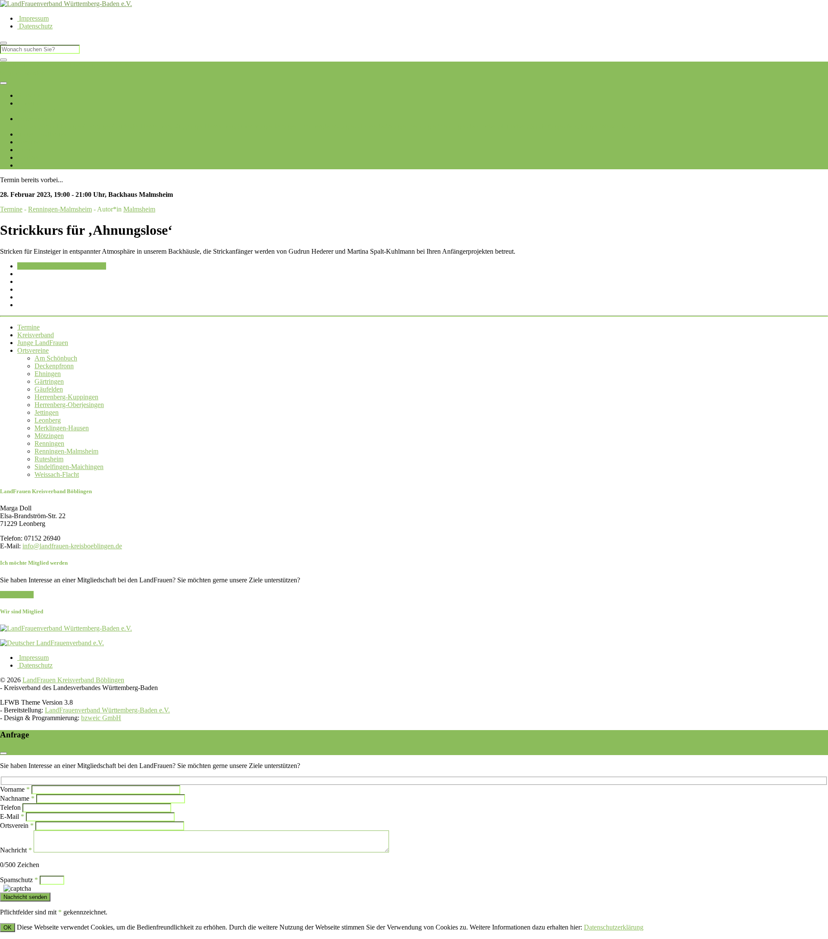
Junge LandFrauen (42, 134)
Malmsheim (139, 209)
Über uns (29, 103)
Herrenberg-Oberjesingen (239, 126)
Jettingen (286, 126)
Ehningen (69, 126)
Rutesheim (516, 126)
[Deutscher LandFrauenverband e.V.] (52, 643)
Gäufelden (126, 126)
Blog (24, 149)
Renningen (423, 126)
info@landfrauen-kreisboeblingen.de (72, 546)
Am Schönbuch (55, 358)
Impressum (33, 18)
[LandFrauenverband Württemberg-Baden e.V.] (66, 628)
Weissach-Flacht (621, 126)
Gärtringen (97, 126)
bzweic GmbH (101, 717)
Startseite (29, 95)
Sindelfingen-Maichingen (564, 126)
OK (7, 927)
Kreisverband (35, 335)
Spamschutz (19, 879)
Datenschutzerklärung (613, 927)
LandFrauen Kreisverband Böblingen (51, 65)
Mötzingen (393, 126)
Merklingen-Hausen (351, 126)
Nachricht (16, 850)
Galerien (29, 157)
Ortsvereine (33, 118)
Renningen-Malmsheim (470, 126)
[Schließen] (3, 60)
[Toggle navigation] (3, 83)
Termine (28, 142)
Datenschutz (35, 26)
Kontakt (29, 165)
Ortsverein (17, 825)
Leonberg (311, 126)
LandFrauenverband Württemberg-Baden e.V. (107, 710)
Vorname (15, 789)
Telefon (10, 807)
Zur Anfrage (17, 594)
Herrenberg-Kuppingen (172, 126)
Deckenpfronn (36, 126)
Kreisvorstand (36, 111)
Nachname (17, 798)
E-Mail (12, 816)
